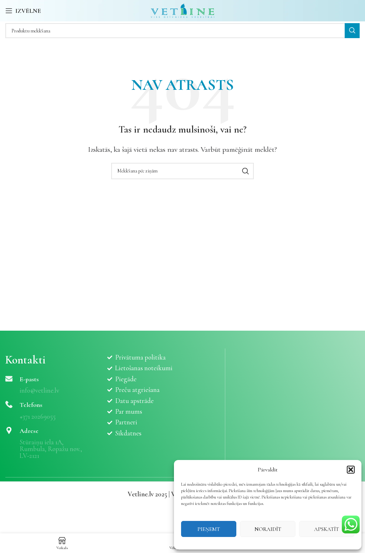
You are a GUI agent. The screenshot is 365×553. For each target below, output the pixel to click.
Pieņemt (208, 529)
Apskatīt (326, 529)
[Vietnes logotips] (183, 10)
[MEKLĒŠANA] (352, 30)
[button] (350, 469)
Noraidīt (268, 529)
